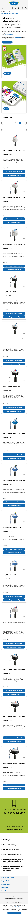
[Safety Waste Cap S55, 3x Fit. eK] (14, 376)
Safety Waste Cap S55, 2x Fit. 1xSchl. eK (14, 339)
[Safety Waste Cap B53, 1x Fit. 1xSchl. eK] (14, 140)
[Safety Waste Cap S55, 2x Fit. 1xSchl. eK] (14, 329)
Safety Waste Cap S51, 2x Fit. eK (11, 292)
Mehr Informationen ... (19, 906)
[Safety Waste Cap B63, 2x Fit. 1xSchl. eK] (14, 187)
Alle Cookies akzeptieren (14, 913)
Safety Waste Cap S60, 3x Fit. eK (11, 575)
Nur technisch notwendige (9, 909)
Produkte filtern (14, 123)
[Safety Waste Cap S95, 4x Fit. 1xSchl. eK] (14, 753)
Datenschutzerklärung (10, 898)
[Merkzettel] (19, 8)
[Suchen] (12, 8)
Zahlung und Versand (15, 896)
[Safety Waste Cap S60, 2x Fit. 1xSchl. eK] (14, 423)
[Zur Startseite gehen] (14, 3)
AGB (8, 896)
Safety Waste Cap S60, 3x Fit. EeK (12, 528)
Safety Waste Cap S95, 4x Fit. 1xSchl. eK (14, 763)
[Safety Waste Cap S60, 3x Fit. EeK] (14, 517)
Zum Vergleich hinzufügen (14, 175)
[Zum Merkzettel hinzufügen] (24, 144)
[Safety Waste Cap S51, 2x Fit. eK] (14, 281)
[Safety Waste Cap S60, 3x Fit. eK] (14, 564)
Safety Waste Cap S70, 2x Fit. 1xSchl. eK (14, 669)
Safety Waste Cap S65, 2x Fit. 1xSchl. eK (14, 622)
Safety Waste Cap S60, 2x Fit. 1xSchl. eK (14, 433)
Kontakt (6, 108)
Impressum (20, 898)
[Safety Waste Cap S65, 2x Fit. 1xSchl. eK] (14, 612)
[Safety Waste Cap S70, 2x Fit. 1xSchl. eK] (14, 659)
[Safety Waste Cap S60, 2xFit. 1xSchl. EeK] (14, 470)
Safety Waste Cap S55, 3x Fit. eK (11, 386)
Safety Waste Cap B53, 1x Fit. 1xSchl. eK (14, 150)
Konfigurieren (22, 909)
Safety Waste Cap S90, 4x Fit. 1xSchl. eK (14, 716)
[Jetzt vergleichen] (15, 8)
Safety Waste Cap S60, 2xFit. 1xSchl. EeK (14, 480)
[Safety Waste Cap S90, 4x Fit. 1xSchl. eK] (14, 706)
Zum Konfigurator (7, 42)
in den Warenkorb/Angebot (14, 171)
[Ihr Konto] (22, 8)
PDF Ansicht (7, 73)
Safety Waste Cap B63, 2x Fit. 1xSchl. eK (14, 197)
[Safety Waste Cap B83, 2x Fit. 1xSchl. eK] (14, 234)
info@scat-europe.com (14, 830)
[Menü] (2, 8)
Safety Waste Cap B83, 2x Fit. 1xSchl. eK (14, 244)
